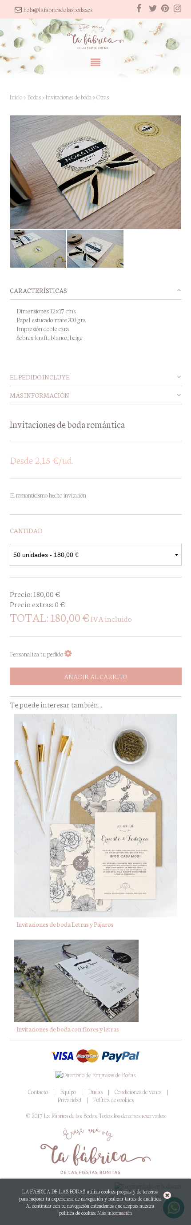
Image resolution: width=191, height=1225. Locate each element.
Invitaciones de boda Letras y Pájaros (65, 924)
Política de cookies (113, 1099)
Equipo (68, 1091)
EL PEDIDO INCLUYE (40, 376)
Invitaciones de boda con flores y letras (67, 1028)
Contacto (38, 1091)
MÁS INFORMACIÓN (39, 395)
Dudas (95, 1091)
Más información (114, 1212)
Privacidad (69, 1099)
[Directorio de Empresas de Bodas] (95, 1074)
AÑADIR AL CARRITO (95, 676)
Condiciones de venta (138, 1091)
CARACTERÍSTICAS (38, 290)
